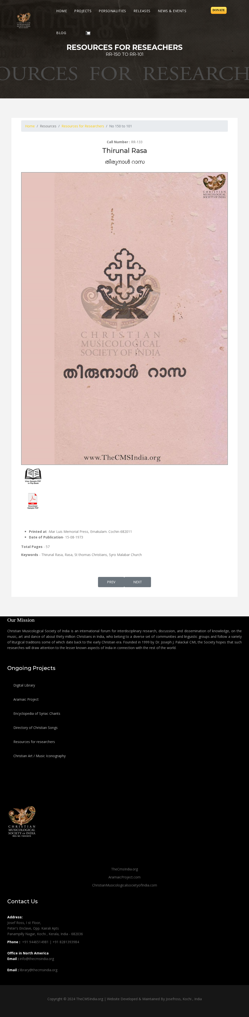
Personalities (112, 11)
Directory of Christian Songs (35, 727)
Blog (61, 32)
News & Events (172, 11)
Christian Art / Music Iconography (39, 755)
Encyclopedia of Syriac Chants (36, 713)
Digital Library (23, 685)
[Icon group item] (11, 980)
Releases (142, 11)
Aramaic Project (25, 699)
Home (61, 11)
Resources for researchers (33, 741)
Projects (82, 11)
